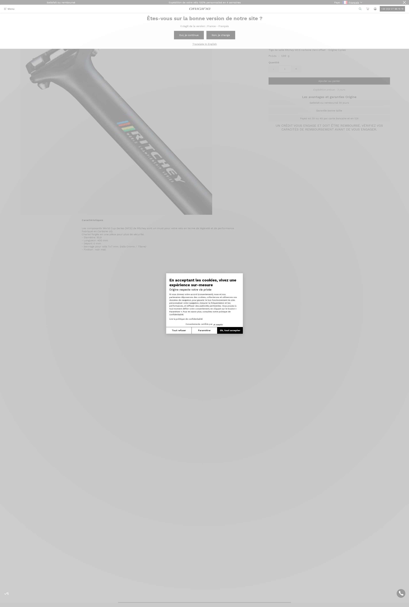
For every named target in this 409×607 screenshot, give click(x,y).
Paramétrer (204, 330)
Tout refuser (179, 330)
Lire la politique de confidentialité (186, 319)
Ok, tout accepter (230, 330)
